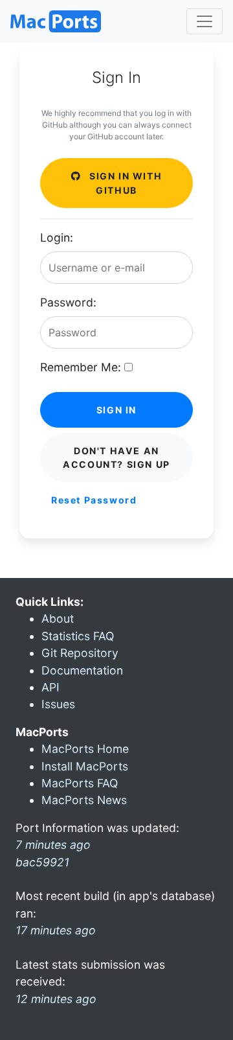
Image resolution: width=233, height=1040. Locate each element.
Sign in (116, 409)
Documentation (82, 670)
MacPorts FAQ (79, 783)
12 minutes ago (56, 999)
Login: (56, 237)
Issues (58, 704)
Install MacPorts (84, 766)
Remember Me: (80, 367)
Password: (68, 302)
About (57, 618)
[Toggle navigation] (204, 21)
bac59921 (42, 862)
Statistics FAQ (77, 636)
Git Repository (79, 653)
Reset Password (94, 499)
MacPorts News (84, 800)
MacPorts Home (85, 749)
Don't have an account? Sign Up (116, 457)
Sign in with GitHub (124, 182)
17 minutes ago (56, 930)
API (50, 687)
